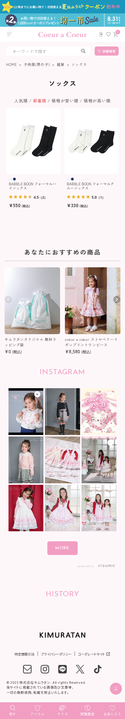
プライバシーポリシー (56, 654)
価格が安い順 (65, 100)
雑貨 (61, 64)
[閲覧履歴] (87, 709)
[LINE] (62, 669)
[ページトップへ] (116, 689)
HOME (11, 64)
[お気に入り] (112, 709)
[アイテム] (37, 709)
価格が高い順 (97, 100)
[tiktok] (97, 669)
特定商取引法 (25, 654)
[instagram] (45, 669)
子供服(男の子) (37, 64)
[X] (80, 669)
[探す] (12, 709)
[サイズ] (62, 709)
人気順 (21, 100)
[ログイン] (101, 34)
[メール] (27, 669)
